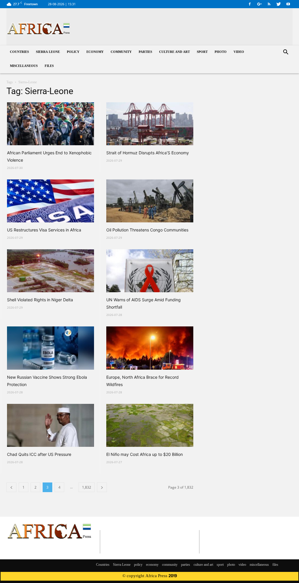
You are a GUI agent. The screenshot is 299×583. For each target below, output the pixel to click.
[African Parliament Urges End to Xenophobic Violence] (50, 123)
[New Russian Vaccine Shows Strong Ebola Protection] (50, 347)
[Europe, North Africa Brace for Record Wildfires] (149, 347)
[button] (286, 53)
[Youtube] (288, 4)
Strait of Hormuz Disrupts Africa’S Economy (147, 152)
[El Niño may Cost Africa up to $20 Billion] (149, 425)
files (49, 66)
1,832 (86, 487)
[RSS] (269, 4)
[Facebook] (249, 4)
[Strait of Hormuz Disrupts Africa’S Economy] (149, 123)
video (239, 52)
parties (145, 52)
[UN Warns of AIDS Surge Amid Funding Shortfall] (149, 270)
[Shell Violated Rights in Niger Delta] (50, 270)
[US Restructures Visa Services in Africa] (50, 200)
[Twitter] (278, 4)
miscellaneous (24, 66)
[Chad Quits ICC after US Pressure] (50, 425)
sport (202, 52)
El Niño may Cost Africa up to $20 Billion (144, 454)
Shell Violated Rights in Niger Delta (40, 299)
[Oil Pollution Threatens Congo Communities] (149, 200)
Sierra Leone (48, 52)
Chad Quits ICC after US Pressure (39, 454)
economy (95, 52)
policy (73, 52)
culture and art (174, 52)
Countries (19, 52)
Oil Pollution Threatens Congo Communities (147, 229)
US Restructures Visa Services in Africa (44, 229)
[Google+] (259, 4)
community (121, 52)
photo (221, 52)
